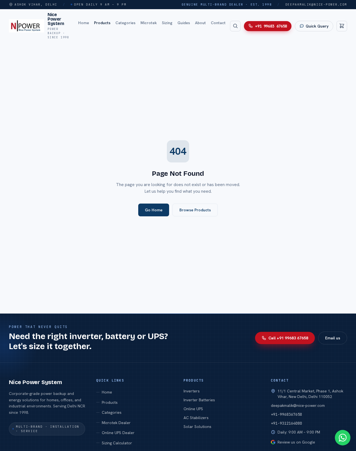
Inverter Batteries (199, 399)
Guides (183, 22)
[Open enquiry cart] (342, 26)
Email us (332, 337)
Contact (218, 22)
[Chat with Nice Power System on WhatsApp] (342, 437)
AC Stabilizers (196, 417)
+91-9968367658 (286, 414)
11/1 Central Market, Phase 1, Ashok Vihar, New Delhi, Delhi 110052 (310, 394)
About (200, 22)
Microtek (148, 22)
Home (83, 22)
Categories (125, 22)
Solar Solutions (197, 426)
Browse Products (195, 209)
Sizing (167, 22)
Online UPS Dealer (118, 432)
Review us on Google (296, 442)
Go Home (153, 209)
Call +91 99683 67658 (288, 337)
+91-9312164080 (286, 423)
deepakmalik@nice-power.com (316, 4)
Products (102, 22)
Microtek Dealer (116, 422)
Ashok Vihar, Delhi (35, 4)
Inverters (192, 391)
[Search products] (235, 26)
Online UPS (193, 408)
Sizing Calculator (117, 442)
